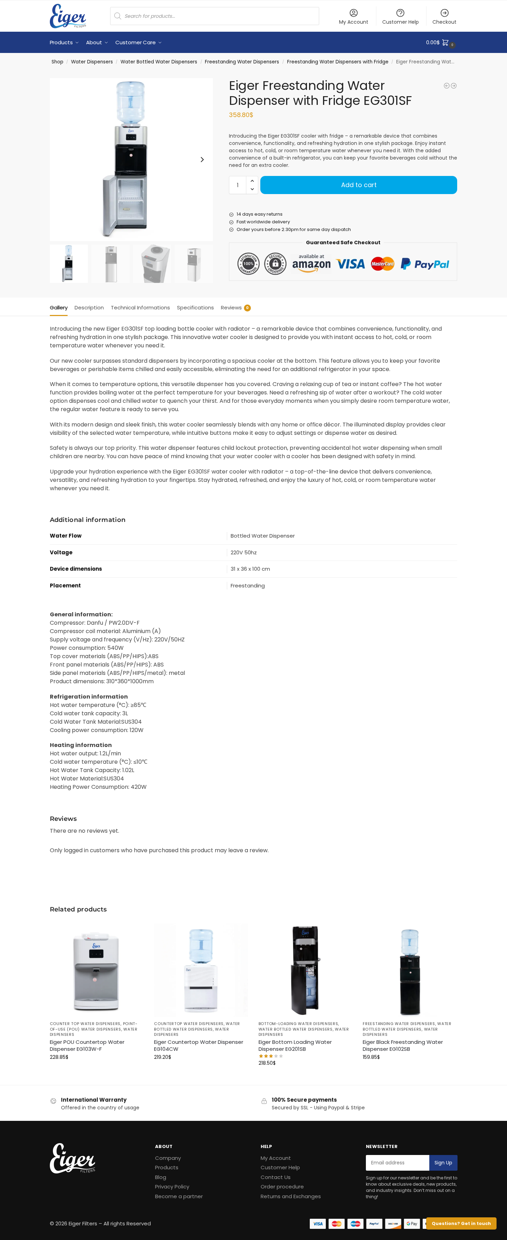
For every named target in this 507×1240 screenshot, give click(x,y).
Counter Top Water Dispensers (85, 1023)
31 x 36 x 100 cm (250, 568)
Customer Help (400, 21)
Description (89, 307)
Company (168, 1158)
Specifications (195, 307)
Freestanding (248, 585)
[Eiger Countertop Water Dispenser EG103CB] (446, 85)
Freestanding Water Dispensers (242, 62)
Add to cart (359, 184)
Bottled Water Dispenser (263, 535)
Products (166, 1167)
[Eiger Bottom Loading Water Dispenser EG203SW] (453, 85)
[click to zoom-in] (131, 159)
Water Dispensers (92, 62)
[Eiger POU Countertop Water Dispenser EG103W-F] (97, 970)
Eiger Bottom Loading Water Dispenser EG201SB (295, 1045)
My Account (353, 21)
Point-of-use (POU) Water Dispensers (94, 1026)
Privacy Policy (172, 1186)
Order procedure (282, 1186)
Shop (57, 62)
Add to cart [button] (97, 1072)
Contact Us (276, 1177)
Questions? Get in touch (461, 1223)
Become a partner (179, 1196)
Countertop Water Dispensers (189, 1023)
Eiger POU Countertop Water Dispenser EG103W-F (87, 1045)
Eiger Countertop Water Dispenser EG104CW (198, 1045)
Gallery (59, 307)
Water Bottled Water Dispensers (159, 62)
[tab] (60, 307)
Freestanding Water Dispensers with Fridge (338, 62)
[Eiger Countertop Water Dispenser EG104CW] (201, 970)
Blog (160, 1177)
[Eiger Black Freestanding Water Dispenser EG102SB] (410, 970)
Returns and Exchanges (291, 1196)
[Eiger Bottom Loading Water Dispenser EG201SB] (306, 970)
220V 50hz (244, 552)
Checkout (444, 21)
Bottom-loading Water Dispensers (298, 1023)
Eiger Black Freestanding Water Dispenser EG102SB (403, 1045)
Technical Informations (140, 307)
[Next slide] (202, 159)
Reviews (235, 307)
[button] (441, 42)
